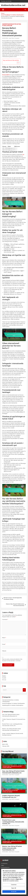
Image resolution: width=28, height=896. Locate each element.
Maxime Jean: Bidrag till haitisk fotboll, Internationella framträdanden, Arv (12, 848)
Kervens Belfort (6, 74)
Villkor (2, 865)
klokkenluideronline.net (13, 5)
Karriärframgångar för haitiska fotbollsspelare (11, 25)
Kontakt (4, 678)
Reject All (13, 888)
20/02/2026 (5, 38)
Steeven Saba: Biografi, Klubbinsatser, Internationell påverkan (15, 604)
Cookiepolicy (4, 863)
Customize (13, 884)
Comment (5, 619)
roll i (23, 154)
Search (24, 690)
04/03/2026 (5, 774)
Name (4, 637)
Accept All (13, 891)
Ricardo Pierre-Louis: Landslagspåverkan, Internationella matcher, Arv (13, 821)
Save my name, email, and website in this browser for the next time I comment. (12, 659)
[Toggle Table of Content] (17, 62)
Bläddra (4, 676)
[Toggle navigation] (3, 9)
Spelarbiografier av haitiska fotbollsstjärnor (12, 705)
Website (4, 651)
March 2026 (5, 744)
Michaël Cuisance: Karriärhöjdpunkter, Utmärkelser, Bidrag (13, 598)
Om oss (4, 679)
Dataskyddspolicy (5, 867)
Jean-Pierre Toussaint (14, 38)
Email (4, 644)
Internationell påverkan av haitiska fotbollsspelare (12, 767)
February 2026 (5, 746)
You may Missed (7, 751)
